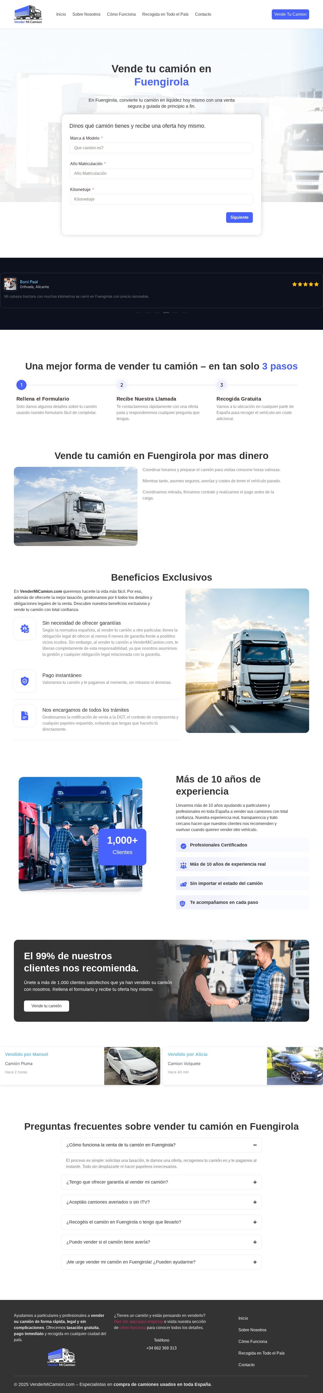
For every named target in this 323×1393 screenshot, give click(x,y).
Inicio (61, 14)
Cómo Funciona (121, 14)
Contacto (203, 14)
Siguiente (239, 217)
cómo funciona (133, 1327)
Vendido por (159, 1054)
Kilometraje (80, 189)
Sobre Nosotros (86, 14)
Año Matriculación (86, 164)
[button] (138, 312)
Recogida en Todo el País (165, 14)
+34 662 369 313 (161, 1348)
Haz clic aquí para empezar (138, 1321)
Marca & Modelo (84, 138)
